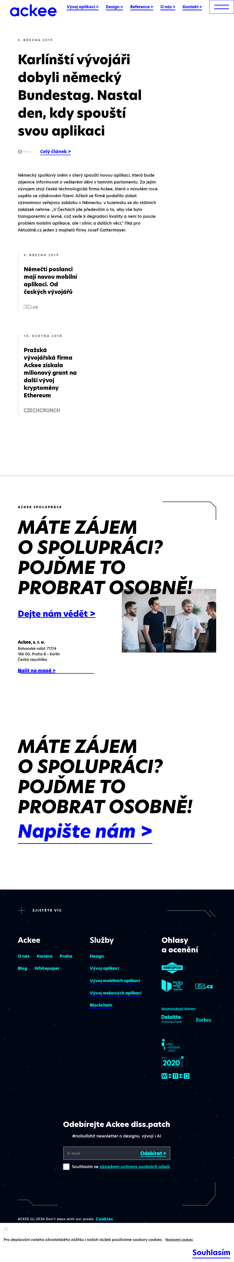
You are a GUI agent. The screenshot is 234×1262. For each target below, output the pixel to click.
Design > (114, 7)
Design (97, 956)
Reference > (141, 7)
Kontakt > (192, 7)
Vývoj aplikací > (82, 7)
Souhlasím (211, 1252)
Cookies (104, 1219)
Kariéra (44, 956)
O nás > (167, 7)
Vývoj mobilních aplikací (115, 980)
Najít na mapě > (37, 670)
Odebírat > (153, 1153)
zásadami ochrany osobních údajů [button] (135, 1166)
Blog (22, 968)
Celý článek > (55, 151)
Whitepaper (47, 968)
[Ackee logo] (33, 10)
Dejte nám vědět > (56, 614)
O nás (23, 956)
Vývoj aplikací (104, 968)
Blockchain (101, 1005)
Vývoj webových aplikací (115, 993)
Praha (66, 956)
